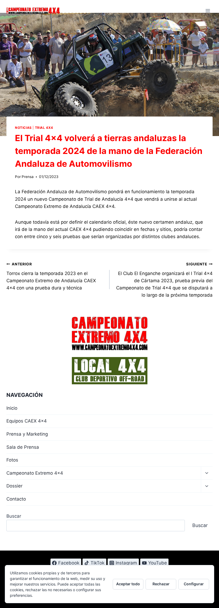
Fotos (12, 460)
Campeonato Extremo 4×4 (34, 473)
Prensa (28, 177)
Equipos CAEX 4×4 (26, 421)
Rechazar (161, 584)
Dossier (14, 486)
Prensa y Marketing (27, 434)
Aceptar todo (128, 584)
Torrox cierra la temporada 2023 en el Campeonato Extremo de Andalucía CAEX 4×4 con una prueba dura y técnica (51, 276)
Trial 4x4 (44, 128)
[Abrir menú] (208, 10)
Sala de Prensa (22, 447)
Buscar (13, 516)
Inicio (11, 408)
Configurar (194, 584)
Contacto (16, 499)
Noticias (23, 128)
